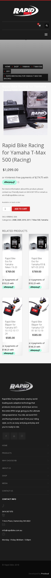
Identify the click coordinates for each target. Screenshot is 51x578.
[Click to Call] (3, 506)
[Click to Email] (3, 525)
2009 (19, 220)
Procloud (45, 573)
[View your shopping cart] (39, 26)
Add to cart (21, 209)
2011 (29, 220)
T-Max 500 (36, 220)
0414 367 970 (7, 511)
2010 (24, 220)
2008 (14, 220)
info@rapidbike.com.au (12, 530)
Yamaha (44, 220)
